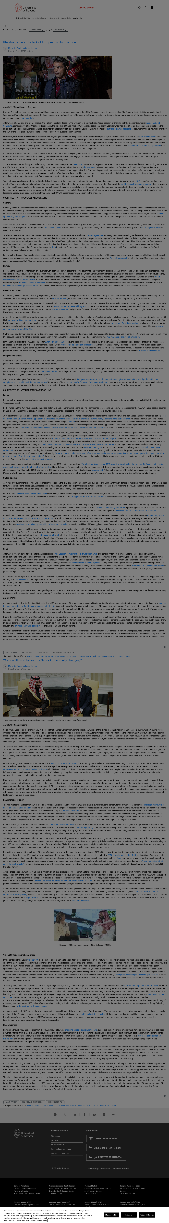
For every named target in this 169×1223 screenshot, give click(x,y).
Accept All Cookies (147, 1215)
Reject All (128, 1215)
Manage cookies (111, 1215)
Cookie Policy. (42, 1220)
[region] (84, 1215)
